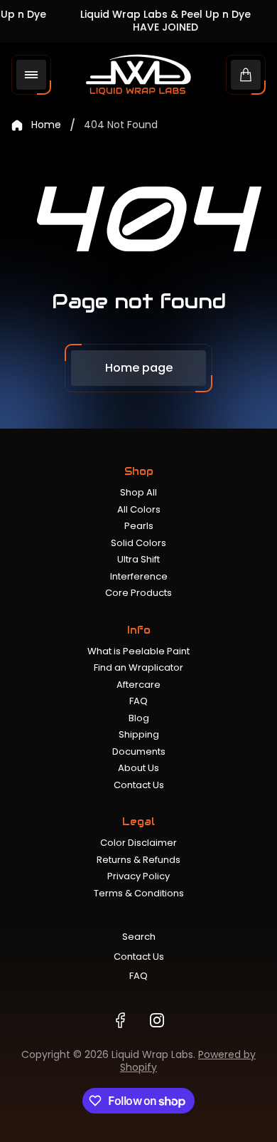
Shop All (138, 492)
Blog (139, 718)
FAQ (138, 701)
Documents (138, 751)
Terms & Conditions (139, 893)
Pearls (138, 526)
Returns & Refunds (138, 859)
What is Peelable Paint (138, 651)
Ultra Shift (138, 559)
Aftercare (138, 684)
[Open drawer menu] (31, 75)
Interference (139, 576)
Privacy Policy (138, 876)
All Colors (139, 509)
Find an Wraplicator (138, 667)
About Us (138, 768)
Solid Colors (138, 543)
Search (139, 936)
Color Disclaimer (138, 842)
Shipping (139, 734)
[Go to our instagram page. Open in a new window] (157, 1020)
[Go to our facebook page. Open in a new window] (120, 1020)
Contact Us (139, 785)
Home (46, 125)
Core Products (138, 592)
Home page (139, 368)
